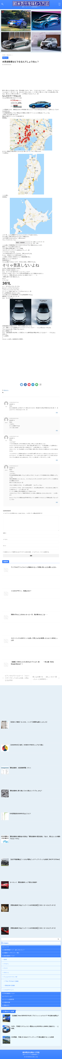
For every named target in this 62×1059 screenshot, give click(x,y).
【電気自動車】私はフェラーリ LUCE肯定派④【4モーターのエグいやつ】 (33, 928)
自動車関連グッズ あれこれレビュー (14, 950)
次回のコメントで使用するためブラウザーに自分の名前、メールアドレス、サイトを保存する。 (27, 552)
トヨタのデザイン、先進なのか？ (21, 591)
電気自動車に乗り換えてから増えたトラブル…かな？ (26, 790)
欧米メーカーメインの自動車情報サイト (31, 1054)
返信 (57, 412)
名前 (4, 533)
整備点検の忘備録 (10, 985)
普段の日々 (6, 390)
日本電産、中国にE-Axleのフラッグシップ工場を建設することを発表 (32, 1037)
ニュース (6, 947)
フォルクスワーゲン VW (10, 977)
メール (5, 539)
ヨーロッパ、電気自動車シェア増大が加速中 (23, 882)
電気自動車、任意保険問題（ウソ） (21, 768)
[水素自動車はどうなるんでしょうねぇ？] (32, 384)
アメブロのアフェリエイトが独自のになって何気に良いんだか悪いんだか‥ (34, 567)
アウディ (6, 964)
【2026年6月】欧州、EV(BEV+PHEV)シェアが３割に (26, 745)
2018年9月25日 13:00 (14, 436)
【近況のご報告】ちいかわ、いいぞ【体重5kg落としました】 (29, 722)
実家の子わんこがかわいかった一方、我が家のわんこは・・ (29, 614)
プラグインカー (8, 996)
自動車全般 (7, 1002)
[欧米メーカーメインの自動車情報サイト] (31, 5)
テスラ (6, 968)
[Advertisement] (31, 76)
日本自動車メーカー (9, 993)
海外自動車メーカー (9, 956)
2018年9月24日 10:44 (14, 402)
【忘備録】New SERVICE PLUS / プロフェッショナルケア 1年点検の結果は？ (35, 1015)
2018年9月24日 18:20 (13, 418)
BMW (5, 959)
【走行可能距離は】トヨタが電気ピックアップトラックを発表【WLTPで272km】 (35, 859)
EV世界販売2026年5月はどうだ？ (20, 813)
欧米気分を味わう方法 (31, 1052)
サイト (4, 545)
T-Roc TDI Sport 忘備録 (11, 981)
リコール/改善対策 (9, 999)
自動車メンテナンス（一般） (12, 953)
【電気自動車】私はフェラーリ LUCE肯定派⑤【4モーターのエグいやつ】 (33, 905)
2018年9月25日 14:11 (13, 466)
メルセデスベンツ (9, 990)
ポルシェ (6, 972)
